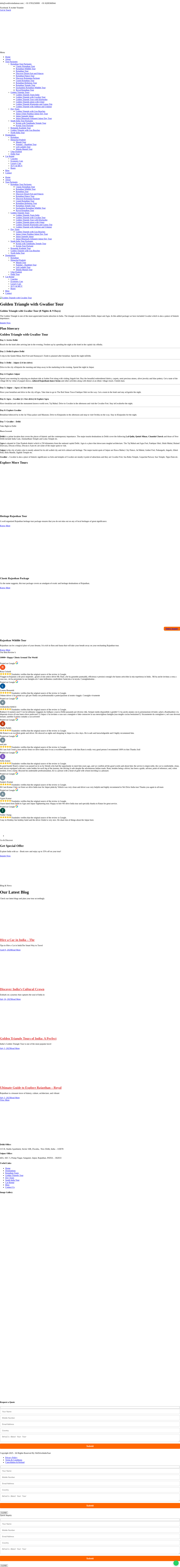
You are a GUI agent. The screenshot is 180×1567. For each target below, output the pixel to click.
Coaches (14, 159)
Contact (8, 173)
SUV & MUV (17, 166)
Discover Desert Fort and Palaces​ (29, 73)
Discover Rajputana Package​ (28, 78)
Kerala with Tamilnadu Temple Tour (31, 123)
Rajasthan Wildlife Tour (26, 69)
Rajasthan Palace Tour (25, 76)
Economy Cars (17, 161)
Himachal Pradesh (18, 140)
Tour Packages (11, 61)
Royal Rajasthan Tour (25, 90)
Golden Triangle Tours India (27, 95)
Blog (7, 170)
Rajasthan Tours (12, 1173)
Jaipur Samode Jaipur (25, 116)
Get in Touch (5, 10)
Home (7, 57)
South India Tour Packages (22, 121)
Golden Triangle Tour (14, 1175)
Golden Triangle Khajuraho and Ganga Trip (34, 104)
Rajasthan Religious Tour (26, 83)
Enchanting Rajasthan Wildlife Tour (31, 88)
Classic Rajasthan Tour (25, 66)
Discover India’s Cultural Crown (22, 989)
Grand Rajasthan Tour (25, 80)
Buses (13, 168)
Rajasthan (15, 137)
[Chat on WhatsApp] (176, 1563)
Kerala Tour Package (24, 125)
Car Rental (9, 156)
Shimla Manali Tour (24, 149)
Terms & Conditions (13, 1460)
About (8, 59)
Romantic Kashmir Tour (21, 128)
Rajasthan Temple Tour (25, 85)
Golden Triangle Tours (20, 92)
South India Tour (12, 1180)
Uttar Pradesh (16, 151)
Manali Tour (21, 142)
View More (4, 1100)
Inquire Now (5, 323)
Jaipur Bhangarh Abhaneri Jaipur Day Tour (34, 118)
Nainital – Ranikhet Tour (26, 144)
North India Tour (18, 132)
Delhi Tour (15, 154)
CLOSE (4, 1513)
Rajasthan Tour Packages (21, 64)
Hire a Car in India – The (17, 940)
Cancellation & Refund (15, 1462)
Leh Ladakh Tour (23, 147)
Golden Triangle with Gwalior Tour (30, 97)
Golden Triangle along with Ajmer (30, 102)
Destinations (10, 135)
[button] (90, 52)
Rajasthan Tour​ (22, 71)
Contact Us (10, 1187)
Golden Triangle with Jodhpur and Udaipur (34, 106)
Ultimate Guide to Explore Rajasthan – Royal (31, 1087)
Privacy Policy (11, 1457)
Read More (16, 950)
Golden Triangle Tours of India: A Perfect (28, 1038)
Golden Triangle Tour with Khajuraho (31, 99)
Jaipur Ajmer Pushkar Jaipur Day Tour (32, 114)
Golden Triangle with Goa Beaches (30, 111)
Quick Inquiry (172, 629)
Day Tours (15, 109)
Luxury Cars (16, 163)
